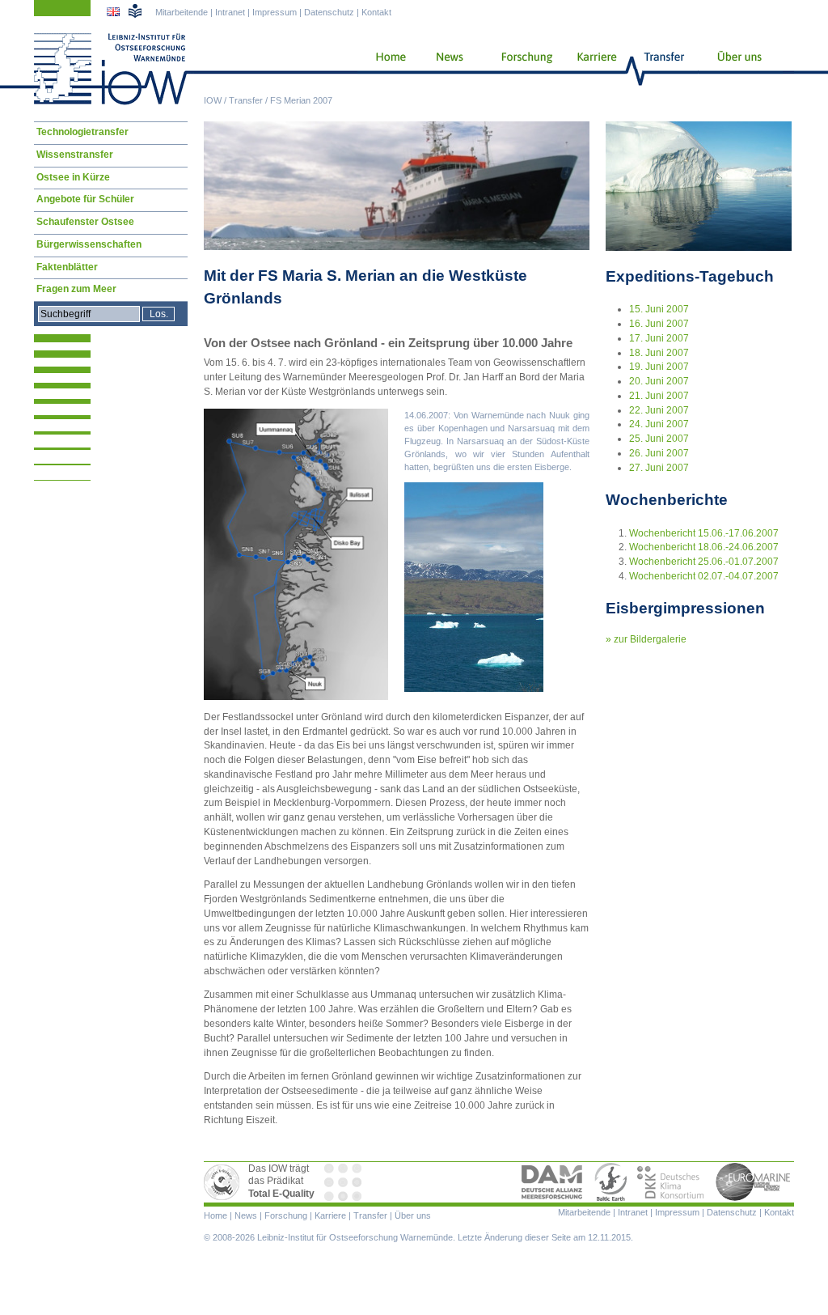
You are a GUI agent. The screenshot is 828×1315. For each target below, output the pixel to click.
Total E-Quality (224, 1182)
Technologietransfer (82, 132)
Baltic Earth (610, 1182)
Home (384, 69)
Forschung (521, 69)
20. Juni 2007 (659, 381)
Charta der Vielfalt (344, 1182)
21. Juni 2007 (659, 395)
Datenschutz (329, 12)
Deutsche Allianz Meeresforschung (552, 1182)
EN (115, 13)
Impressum (274, 12)
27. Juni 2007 (659, 467)
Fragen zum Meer (76, 289)
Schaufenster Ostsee (85, 221)
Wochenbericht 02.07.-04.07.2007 (704, 576)
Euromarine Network (753, 1182)
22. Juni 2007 (659, 410)
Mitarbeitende (181, 12)
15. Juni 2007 (659, 309)
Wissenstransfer (74, 154)
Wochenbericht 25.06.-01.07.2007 (704, 561)
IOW (213, 100)
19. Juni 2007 (659, 366)
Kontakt (376, 12)
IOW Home (111, 68)
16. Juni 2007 (659, 323)
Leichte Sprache (135, 10)
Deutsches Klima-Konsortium (671, 1182)
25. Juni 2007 (659, 438)
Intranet (230, 12)
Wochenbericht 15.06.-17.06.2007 (704, 533)
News (447, 69)
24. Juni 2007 (659, 424)
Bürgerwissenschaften (89, 244)
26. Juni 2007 (659, 453)
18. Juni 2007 (659, 352)
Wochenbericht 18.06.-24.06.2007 (704, 547)
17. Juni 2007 (659, 338)
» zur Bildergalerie (646, 639)
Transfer (246, 100)
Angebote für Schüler (85, 199)
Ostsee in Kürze (73, 177)
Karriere (592, 69)
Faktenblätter (67, 267)
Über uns (741, 69)
